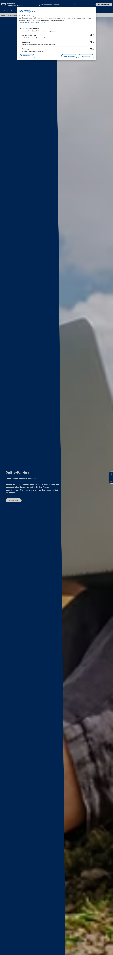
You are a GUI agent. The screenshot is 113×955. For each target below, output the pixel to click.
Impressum (39, 22)
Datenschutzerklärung (26, 22)
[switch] (92, 35)
